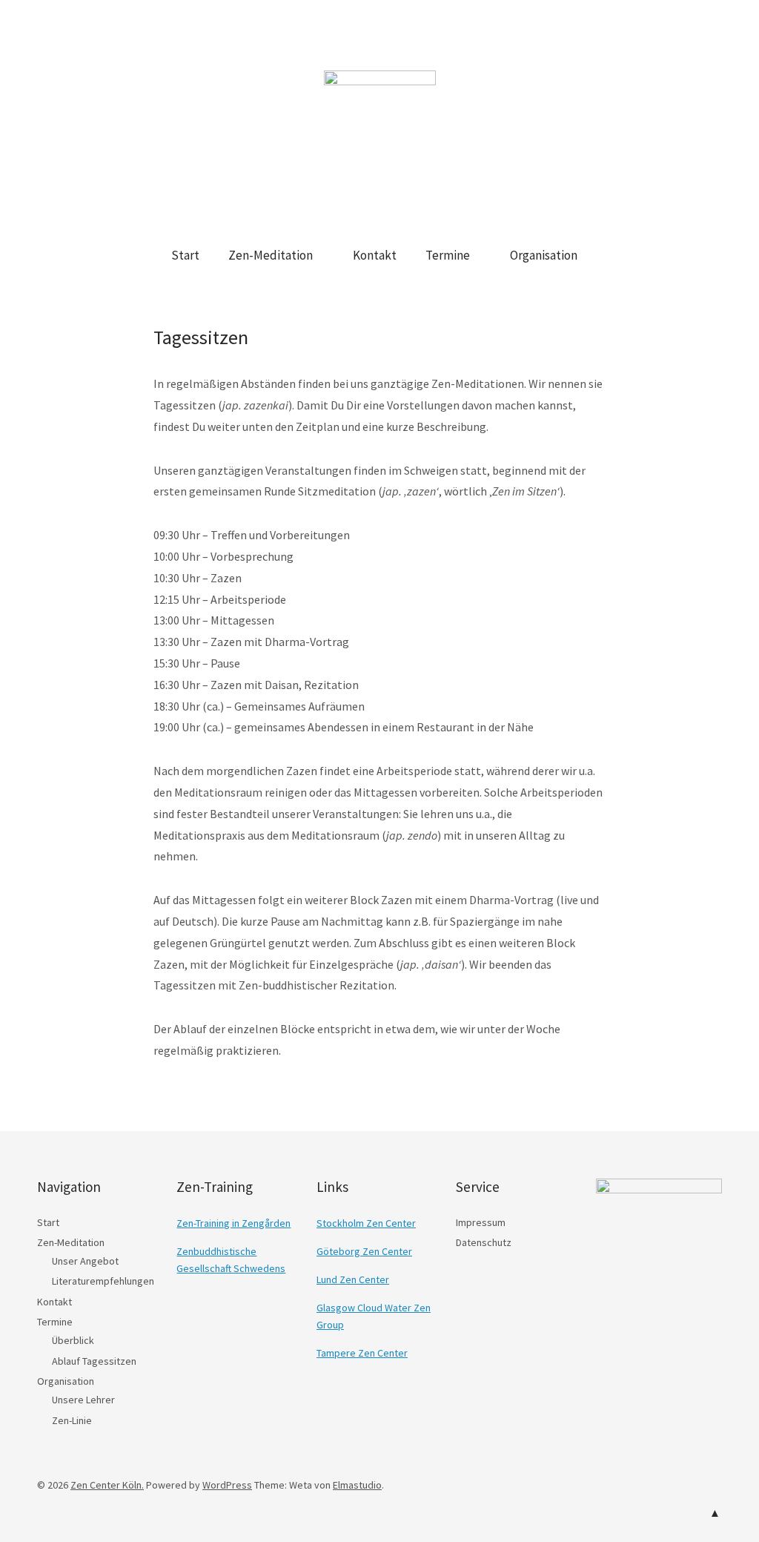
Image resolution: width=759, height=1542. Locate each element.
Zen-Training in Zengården (233, 1223)
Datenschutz (483, 1242)
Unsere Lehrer (83, 1399)
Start (185, 255)
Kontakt (375, 255)
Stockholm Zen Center (366, 1223)
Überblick (73, 1340)
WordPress (227, 1485)
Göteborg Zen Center (364, 1251)
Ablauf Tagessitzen (94, 1361)
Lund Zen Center (352, 1279)
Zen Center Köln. (107, 1485)
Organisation (543, 255)
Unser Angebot (85, 1261)
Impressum (481, 1222)
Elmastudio (357, 1485)
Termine (447, 255)
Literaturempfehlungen (103, 1281)
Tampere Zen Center (362, 1353)
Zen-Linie (72, 1420)
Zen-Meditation (270, 255)
